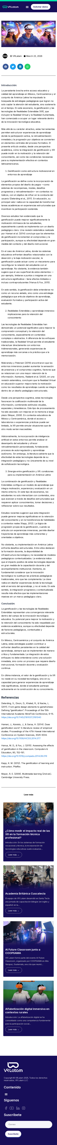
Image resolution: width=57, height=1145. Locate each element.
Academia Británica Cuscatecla (25, 893)
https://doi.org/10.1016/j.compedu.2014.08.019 (24, 756)
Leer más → (13, 854)
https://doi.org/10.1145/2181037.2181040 (21, 717)
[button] (27, 7)
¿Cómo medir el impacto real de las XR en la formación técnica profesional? (27, 834)
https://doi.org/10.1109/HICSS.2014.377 (21, 738)
